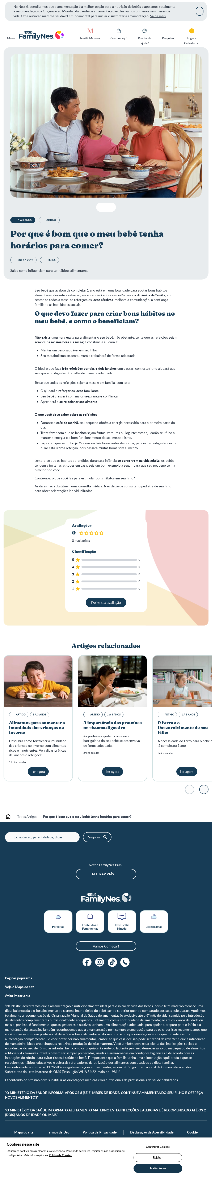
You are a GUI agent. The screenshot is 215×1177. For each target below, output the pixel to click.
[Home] (41, 35)
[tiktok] (112, 962)
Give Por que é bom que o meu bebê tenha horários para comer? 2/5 (86, 533)
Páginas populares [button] (18, 978)
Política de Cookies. (60, 1155)
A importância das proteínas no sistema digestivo (112, 725)
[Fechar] (199, 11)
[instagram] (99, 962)
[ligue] (125, 962)
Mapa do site (24, 1132)
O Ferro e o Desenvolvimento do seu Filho (183, 728)
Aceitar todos (157, 1168)
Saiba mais (158, 16)
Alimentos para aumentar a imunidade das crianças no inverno (37, 728)
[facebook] (87, 962)
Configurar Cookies (158, 1147)
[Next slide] (203, 789)
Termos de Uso (58, 1132)
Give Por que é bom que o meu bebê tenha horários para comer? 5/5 (101, 533)
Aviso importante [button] (17, 995)
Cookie (192, 1132)
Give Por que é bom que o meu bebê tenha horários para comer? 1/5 (81, 533)
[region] (106, 1157)
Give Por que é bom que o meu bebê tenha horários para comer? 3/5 (91, 533)
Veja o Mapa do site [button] (19, 986)
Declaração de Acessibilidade (152, 1132)
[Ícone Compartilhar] (109, 207)
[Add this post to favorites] (101, 207)
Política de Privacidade (100, 1132)
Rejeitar (158, 1157)
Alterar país (103, 874)
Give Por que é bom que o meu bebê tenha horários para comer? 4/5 (96, 533)
